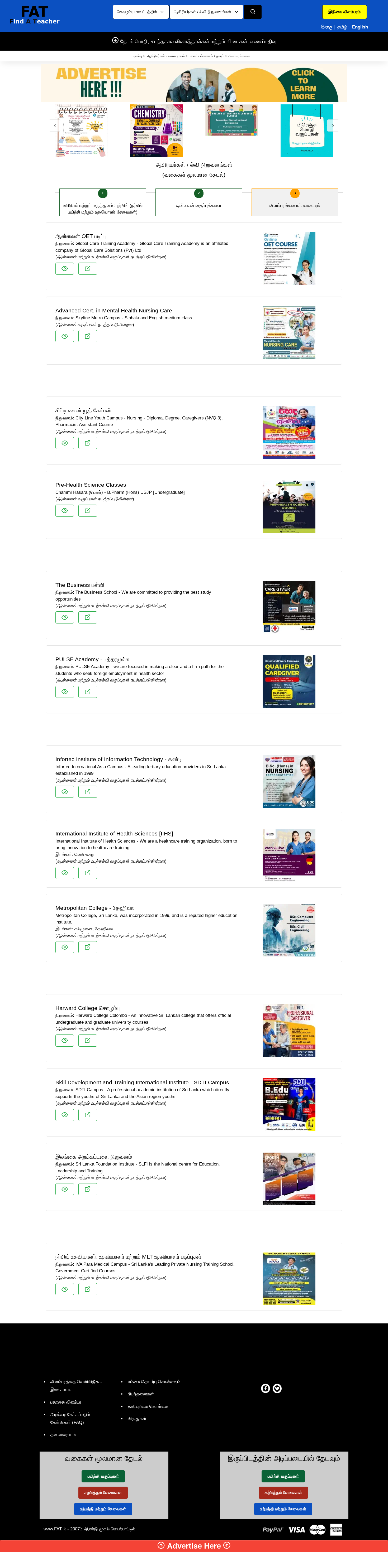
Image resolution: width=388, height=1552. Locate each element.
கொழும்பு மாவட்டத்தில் (137, 11)
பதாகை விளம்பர (66, 1402)
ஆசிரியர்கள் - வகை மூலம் (165, 56)
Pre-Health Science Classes (90, 485)
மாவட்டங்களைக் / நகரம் (207, 56)
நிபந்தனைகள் (141, 1393)
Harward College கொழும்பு (87, 1008)
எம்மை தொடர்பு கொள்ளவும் (154, 1381)
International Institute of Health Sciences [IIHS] (114, 833)
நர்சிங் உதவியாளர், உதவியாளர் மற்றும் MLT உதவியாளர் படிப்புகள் (128, 1257)
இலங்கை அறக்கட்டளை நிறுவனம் (93, 1157)
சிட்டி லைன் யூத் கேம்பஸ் (83, 410)
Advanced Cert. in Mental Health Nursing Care (113, 310)
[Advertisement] (194, 383)
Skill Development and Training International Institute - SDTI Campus (142, 1082)
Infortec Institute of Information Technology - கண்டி (118, 759)
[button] (344, 12)
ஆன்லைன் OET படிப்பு (81, 236)
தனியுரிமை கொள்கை (148, 1406)
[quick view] (64, 269)
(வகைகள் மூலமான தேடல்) (194, 170)
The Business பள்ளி (80, 585)
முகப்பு (137, 56)
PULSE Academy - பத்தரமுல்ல (92, 659)
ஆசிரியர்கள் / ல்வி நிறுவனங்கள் (203, 11)
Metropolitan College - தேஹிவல (95, 908)
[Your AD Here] (194, 82)
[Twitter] (277, 1388)
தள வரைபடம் (63, 1434)
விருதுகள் (137, 1418)
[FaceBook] (265, 1388)
